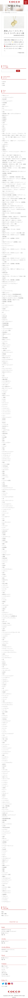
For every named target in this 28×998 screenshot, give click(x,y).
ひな (3, 863)
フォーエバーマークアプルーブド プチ (11, 632)
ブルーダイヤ (5, 469)
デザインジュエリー (6, 417)
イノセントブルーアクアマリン (9, 652)
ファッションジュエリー (7, 675)
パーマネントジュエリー (7, 97)
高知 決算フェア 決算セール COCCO (11, 220)
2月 (3, 688)
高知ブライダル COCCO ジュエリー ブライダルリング (14, 250)
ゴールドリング (5, 383)
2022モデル (5, 580)
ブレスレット (5, 793)
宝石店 (3, 574)
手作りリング (5, 95)
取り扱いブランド (5, 933)
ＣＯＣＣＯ (4, 883)
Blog (3, 83)
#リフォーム (5, 377)
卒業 (3, 111)
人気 (3, 482)
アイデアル (4, 900)
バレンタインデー (6, 670)
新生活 (3, 663)
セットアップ (5, 655)
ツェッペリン (5, 477)
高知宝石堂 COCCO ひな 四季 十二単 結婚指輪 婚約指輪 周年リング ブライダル (14, 165)
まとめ (3, 399)
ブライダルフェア (6, 878)
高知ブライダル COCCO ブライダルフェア (12, 222)
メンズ (3, 314)
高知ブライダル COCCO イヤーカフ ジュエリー (14, 258)
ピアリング (4, 390)
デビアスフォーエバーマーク (9, 489)
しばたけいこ (5, 144)
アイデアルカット (6, 901)
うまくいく (4, 124)
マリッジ (4, 699)
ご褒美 (3, 397)
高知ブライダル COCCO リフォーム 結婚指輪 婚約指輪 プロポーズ (14, 203)
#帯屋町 (4, 354)
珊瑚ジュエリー (5, 865)
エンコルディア (5, 516)
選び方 (3, 630)
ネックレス (4, 798)
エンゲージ (4, 717)
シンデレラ (4, 782)
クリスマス (4, 706)
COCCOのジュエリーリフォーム (8, 949)
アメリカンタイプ (6, 751)
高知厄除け (4, 332)
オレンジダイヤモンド (7, 321)
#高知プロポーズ (6, 357)
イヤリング (4, 773)
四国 (3, 473)
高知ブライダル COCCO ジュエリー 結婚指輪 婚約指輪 (14, 235)
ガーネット (4, 758)
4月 (3, 659)
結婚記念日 (4, 486)
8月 (3, 603)
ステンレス (4, 525)
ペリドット (4, 775)
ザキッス (4, 683)
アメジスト (4, 726)
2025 (3, 214)
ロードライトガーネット (7, 245)
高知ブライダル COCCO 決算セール (11, 218)
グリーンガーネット (6, 693)
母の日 (3, 428)
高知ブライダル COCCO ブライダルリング (12, 205)
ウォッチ (4, 710)
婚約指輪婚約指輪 (6, 818)
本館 (3, 768)
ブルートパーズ (5, 778)
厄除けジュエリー (6, 554)
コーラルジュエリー (6, 254)
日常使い (4, 120)
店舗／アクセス (5, 966)
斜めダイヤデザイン (6, 372)
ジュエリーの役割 (6, 480)
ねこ (3, 108)
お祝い (3, 654)
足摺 (3, 742)
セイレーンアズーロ (6, 824)
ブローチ (4, 511)
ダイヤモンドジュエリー (7, 451)
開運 (3, 543)
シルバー (4, 731)
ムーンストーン (5, 744)
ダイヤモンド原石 (6, 874)
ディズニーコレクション (7, 845)
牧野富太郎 (4, 272)
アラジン (4, 844)
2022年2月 (4, 531)
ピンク (3, 598)
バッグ (3, 853)
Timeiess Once (6, 623)
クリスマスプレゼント (7, 569)
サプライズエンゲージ (7, 370)
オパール (4, 728)
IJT (3, 336)
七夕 (3, 619)
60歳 (3, 148)
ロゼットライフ (5, 802)
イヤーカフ (4, 697)
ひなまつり (4, 319)
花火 (3, 610)
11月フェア (5, 722)
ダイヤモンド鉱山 (6, 887)
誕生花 (3, 764)
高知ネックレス (5, 265)
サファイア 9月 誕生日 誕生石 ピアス (12, 157)
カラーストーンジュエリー (8, 193)
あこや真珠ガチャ (6, 386)
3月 (3, 666)
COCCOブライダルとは (6, 929)
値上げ (3, 130)
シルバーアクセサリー (7, 328)
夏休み (3, 231)
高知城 (3, 538)
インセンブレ (5, 424)
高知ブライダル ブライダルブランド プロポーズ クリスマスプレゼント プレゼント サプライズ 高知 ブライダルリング (14, 189)
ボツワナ (4, 889)
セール (3, 590)
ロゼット (4, 856)
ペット (3, 289)
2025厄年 (4, 175)
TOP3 (3, 484)
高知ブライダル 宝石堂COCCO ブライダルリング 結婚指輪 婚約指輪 (14, 172)
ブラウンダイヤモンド (7, 702)
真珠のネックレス (6, 890)
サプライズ (4, 560)
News (3, 85)
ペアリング (4, 585)
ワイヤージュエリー (6, 748)
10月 (3, 581)
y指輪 (3, 556)
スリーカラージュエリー (7, 305)
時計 (3, 326)
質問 (3, 471)
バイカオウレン (5, 274)
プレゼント (4, 679)
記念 (3, 515)
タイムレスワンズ (6, 453)
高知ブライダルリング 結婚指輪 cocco (11, 242)
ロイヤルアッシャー (6, 880)
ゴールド (4, 446)
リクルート (4, 971)
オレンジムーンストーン (7, 500)
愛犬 (3, 287)
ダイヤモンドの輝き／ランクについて (9, 931)
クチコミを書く (5, 986)
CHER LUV (4, 813)
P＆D (3, 502)
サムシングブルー (6, 442)
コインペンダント (6, 410)
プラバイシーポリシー (6, 976)
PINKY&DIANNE (6, 827)
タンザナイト (5, 757)
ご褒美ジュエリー (6, 350)
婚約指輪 (4, 820)
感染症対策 (4, 433)
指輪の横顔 (4, 379)
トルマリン (4, 746)
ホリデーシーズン (6, 460)
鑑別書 (3, 419)
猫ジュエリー (5, 106)
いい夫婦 (4, 740)
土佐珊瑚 (4, 256)
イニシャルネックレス (7, 505)
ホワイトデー (5, 668)
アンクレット (5, 786)
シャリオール (5, 708)
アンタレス (4, 760)
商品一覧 (3, 934)
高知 (3, 885)
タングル (4, 589)
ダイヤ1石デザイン (6, 381)
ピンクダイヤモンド (6, 657)
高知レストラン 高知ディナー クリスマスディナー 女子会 (14, 141)
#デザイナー (5, 361)
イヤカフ (4, 392)
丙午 (3, 126)
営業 (3, 567)
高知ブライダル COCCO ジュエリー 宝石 (12, 252)
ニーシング (4, 872)
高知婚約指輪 (5, 323)
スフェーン (4, 561)
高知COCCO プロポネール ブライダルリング (13, 207)
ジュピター (4, 784)
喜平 (3, 439)
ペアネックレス (5, 346)
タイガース (4, 404)
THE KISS (4, 348)
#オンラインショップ (7, 388)
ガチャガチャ (5, 384)
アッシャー (4, 406)
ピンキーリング (5, 771)
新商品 (3, 601)
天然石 (3, 787)
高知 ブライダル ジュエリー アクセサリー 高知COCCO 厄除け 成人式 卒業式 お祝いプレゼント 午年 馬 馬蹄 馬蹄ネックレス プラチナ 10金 (14, 136)
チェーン (4, 789)
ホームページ (5, 881)
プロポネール (5, 681)
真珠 (3, 822)
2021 (3, 563)
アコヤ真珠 (4, 542)
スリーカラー (5, 307)
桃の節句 (4, 317)
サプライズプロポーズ (7, 359)
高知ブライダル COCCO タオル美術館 (11, 213)
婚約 (3, 755)
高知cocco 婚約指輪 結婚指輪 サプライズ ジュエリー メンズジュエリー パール (13, 195)
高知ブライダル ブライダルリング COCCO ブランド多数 (14, 260)
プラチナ (4, 495)
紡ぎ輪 (3, 393)
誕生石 (3, 795)
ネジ (3, 518)
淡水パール (4, 777)
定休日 (3, 565)
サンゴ (3, 545)
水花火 (3, 104)
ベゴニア (4, 576)
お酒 (3, 122)
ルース (3, 421)
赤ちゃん (4, 838)
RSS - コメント (5, 915)
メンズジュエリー (6, 596)
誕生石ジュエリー (6, 594)
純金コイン (4, 431)
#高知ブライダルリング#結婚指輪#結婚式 (11, 294)
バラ (3, 374)
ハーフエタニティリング (7, 650)
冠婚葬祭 (4, 894)
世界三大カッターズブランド (9, 281)
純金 (3, 448)
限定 (3, 578)
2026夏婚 (4, 102)
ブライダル (4, 769)
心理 (3, 628)
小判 (3, 449)
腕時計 (3, 876)
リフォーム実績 (5, 951)
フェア (3, 847)
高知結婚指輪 (5, 325)
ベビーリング (5, 840)
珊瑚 (3, 869)
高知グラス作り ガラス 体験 (9, 223)
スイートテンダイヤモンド (8, 507)
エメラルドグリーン (6, 646)
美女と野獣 (4, 583)
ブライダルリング (6, 858)
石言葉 (3, 308)
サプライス (4, 715)
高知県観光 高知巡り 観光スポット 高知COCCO (14, 216)
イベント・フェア (5, 967)
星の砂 (3, 533)
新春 (3, 713)
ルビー (3, 796)
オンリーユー (5, 809)
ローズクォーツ (5, 243)
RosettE (4, 849)
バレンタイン (5, 690)
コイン (3, 415)
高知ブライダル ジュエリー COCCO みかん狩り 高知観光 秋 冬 (14, 210)
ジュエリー (4, 780)
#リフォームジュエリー (7, 364)
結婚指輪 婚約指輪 (6, 301)
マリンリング (5, 529)
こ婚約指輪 (4, 227)
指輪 (3, 871)
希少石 (3, 422)
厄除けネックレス (6, 334)
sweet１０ (4, 665)
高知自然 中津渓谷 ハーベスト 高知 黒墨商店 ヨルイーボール (14, 168)
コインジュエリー (6, 413)
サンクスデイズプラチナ (7, 496)
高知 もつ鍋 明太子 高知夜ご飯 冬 (11, 155)
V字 (3, 366)
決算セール (4, 475)
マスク (3, 435)
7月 (3, 498)
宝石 (3, 674)
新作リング (4, 862)
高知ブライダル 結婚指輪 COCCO (10, 238)
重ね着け (4, 645)
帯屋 (3, 462)
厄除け (3, 608)
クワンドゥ (4, 493)
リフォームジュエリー (7, 101)
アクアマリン (5, 753)
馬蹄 (3, 520)
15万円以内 (5, 466)
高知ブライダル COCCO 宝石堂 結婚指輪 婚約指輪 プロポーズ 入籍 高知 (14, 199)
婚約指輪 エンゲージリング (9, 815)
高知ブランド (5, 860)
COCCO (4, 766)
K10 (3, 303)
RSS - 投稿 (4, 913)
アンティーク (5, 513)
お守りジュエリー (6, 345)
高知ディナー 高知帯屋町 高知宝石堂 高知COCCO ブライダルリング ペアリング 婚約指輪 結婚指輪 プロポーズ (14, 178)
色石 (3, 524)
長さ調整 (4, 437)
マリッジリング (5, 831)
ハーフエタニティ (6, 634)
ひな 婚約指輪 (5, 806)
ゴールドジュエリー (6, 625)
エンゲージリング (6, 833)
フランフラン (5, 643)
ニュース (3, 969)
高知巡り (4, 117)
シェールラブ (5, 800)
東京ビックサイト (6, 339)
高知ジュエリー (5, 292)
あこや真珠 (4, 711)
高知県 (3, 692)
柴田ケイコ (4, 146)
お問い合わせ (4, 972)
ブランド (4, 247)
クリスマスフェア (6, 721)
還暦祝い (4, 149)
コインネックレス (6, 411)
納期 (3, 478)
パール (3, 730)
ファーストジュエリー (7, 110)
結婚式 (3, 540)
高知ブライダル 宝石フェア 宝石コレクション (13, 269)
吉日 (3, 375)
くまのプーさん (5, 430)
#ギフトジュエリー (6, 355)
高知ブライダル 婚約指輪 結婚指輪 (11, 279)
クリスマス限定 (5, 464)
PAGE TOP (13, 922)
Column (4, 81)
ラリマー (4, 724)
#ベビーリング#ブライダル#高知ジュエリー (12, 296)
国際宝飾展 (4, 337)
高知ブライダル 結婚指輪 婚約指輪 (11, 263)
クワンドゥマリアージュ (7, 811)
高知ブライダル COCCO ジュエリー (11, 225)
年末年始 (4, 719)
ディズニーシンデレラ (7, 614)
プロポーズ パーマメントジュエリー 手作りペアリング (14, 152)
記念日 (3, 672)
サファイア (4, 737)
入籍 (3, 701)
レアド (3, 527)
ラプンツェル (5, 587)
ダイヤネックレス (6, 458)
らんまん (4, 270)
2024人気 (4, 316)
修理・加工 (4, 807)
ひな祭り (4, 684)
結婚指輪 (4, 842)
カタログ (4, 627)
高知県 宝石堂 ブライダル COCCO (11, 229)
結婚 (3, 836)
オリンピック (5, 402)
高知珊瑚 (4, 867)
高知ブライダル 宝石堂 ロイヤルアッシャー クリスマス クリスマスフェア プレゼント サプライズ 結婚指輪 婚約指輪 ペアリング (14, 184)
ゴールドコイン (5, 408)
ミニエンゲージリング (7, 487)
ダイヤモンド (5, 898)
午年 (3, 131)
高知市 (3, 491)
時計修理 (4, 99)
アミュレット (5, 695)
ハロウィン (4, 571)
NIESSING (4, 558)
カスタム (4, 285)
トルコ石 (4, 607)
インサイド (4, 341)
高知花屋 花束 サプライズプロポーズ (11, 113)
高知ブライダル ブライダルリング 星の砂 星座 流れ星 (14, 277)
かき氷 (3, 825)
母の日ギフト (5, 426)
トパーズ (4, 551)
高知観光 (4, 119)
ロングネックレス (6, 522)
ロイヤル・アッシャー (7, 648)
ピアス (3, 791)
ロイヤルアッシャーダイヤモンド (10, 283)
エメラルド (4, 829)
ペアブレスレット (6, 455)
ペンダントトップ (6, 509)
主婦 (3, 592)
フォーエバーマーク (6, 804)
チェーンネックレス (6, 368)
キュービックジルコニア (7, 733)
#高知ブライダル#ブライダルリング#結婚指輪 (12, 298)
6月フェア (4, 621)
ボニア (3, 854)
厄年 (3, 572)
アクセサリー (5, 641)
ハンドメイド (5, 749)
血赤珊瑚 (4, 547)
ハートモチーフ (5, 677)
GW (3, 639)
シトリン (4, 552)
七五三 (3, 637)
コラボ (3, 401)
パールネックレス (6, 892)
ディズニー (4, 851)
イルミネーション (6, 536)
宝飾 (3, 549)
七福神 (3, 444)
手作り (3, 128)
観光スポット (5, 115)
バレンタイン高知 (6, 330)
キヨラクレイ (5, 612)
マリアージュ (5, 267)
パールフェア (5, 468)
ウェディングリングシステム (9, 618)
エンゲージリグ (5, 457)
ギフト (3, 661)
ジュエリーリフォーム (7, 290)
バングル (4, 599)
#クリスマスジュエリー (7, 352)
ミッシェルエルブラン (7, 762)
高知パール (4, 343)
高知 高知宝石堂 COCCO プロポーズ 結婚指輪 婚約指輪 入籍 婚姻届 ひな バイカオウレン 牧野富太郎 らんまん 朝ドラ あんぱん (14, 160)
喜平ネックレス (5, 395)
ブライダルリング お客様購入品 (9, 616)
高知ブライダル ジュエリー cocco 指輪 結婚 (13, 233)
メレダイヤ (4, 636)
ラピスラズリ (5, 605)
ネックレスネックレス (7, 704)
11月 (3, 735)
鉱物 (3, 440)
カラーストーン (5, 310)
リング (3, 834)
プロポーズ (4, 896)
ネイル (3, 686)
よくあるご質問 (5, 974)
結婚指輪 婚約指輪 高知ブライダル (11, 299)
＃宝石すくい (5, 363)
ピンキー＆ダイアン (6, 504)
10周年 (4, 534)
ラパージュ (4, 816)
